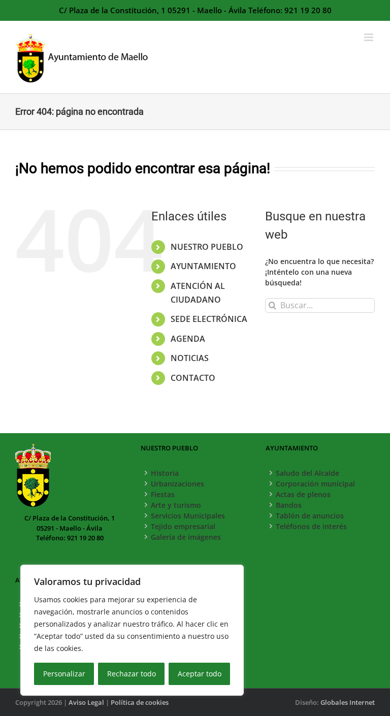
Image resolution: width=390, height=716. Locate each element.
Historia (165, 473)
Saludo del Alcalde (307, 473)
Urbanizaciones (177, 484)
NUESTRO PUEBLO (207, 246)
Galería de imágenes (186, 537)
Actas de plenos (303, 494)
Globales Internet (347, 702)
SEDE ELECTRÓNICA (209, 318)
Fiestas (163, 494)
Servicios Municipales (188, 515)
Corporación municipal (315, 484)
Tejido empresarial (183, 526)
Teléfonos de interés (311, 526)
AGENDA (188, 338)
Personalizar (64, 673)
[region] (132, 630)
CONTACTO (193, 377)
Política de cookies (140, 702)
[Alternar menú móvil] (369, 37)
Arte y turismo (176, 505)
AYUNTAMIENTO (203, 266)
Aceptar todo (199, 673)
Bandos (289, 505)
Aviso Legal (86, 702)
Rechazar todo (131, 673)
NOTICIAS (190, 358)
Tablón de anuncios (310, 515)
